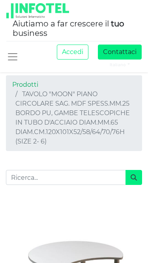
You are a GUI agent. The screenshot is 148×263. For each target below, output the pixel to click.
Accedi (72, 52)
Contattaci (120, 52)
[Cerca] (134, 177)
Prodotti (25, 84)
